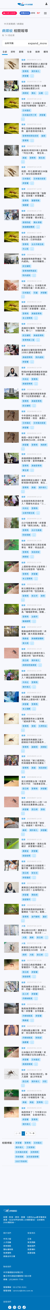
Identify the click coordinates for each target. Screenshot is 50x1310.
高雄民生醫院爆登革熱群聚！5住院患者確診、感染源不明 (11, 393)
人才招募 (7, 1242)
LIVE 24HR (10, 13)
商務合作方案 (9, 1256)
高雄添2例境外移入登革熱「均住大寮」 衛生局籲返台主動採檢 (11, 150)
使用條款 (7, 1246)
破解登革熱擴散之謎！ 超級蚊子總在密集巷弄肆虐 (11, 739)
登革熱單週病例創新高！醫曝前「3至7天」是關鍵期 (11, 909)
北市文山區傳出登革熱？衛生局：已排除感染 (11, 236)
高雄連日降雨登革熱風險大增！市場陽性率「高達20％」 (11, 1094)
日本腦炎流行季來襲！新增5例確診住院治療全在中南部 (11, 1052)
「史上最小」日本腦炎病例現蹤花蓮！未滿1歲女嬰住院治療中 (11, 285)
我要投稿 (31, 1253)
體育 (46, 52)
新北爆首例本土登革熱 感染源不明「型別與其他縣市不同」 (11, 588)
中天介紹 (7, 1239)
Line (19, 1307)
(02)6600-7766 (16, 1279)
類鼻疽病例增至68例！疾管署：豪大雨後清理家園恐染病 (11, 631)
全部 (5, 52)
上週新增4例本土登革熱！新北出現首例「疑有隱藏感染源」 (11, 566)
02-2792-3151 (20, 1287)
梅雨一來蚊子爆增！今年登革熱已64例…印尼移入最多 (11, 437)
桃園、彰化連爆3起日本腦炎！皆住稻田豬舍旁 (11, 171)
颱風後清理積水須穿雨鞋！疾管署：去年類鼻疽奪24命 (11, 1008)
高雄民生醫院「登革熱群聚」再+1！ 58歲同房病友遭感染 (11, 328)
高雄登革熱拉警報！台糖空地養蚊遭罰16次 (11, 85)
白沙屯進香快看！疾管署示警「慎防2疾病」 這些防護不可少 (11, 523)
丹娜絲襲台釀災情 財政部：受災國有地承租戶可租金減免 (11, 1030)
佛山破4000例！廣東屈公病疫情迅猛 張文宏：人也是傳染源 (11, 930)
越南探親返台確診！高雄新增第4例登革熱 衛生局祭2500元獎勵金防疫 (11, 480)
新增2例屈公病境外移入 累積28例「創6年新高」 (11, 653)
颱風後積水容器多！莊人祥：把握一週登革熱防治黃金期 (11, 986)
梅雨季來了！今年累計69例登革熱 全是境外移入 (11, 1112)
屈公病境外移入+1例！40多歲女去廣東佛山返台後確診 (11, 802)
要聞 (21, 52)
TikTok (24, 1307)
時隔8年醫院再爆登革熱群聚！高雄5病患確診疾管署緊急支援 (11, 371)
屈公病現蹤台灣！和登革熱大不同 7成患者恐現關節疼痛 (11, 781)
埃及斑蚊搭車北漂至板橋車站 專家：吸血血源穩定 (11, 544)
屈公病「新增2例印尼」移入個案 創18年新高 (11, 1074)
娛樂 (37, 52)
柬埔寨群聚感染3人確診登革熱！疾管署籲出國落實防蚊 (11, 64)
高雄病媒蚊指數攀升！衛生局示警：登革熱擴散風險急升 (11, 458)
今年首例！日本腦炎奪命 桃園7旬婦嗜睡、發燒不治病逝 (11, 103)
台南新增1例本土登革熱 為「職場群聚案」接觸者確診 (11, 609)
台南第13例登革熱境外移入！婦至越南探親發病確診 (11, 675)
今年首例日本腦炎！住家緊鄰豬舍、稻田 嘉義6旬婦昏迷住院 (11, 415)
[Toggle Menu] (45, 13)
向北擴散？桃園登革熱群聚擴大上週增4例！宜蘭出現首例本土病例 (11, 696)
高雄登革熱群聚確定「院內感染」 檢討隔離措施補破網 (11, 258)
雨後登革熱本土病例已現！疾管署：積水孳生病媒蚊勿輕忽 (11, 215)
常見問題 (31, 1242)
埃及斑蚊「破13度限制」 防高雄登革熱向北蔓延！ (11, 760)
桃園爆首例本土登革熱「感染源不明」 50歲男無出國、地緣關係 (11, 718)
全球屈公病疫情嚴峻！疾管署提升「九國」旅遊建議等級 (11, 964)
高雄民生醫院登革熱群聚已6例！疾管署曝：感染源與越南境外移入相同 (11, 306)
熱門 (39, 13)
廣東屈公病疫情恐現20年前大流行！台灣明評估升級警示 (11, 887)
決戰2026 (25, 13)
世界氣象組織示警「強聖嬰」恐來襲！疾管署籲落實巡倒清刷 (11, 193)
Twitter (5, 1307)
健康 (23, 60)
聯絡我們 (31, 1246)
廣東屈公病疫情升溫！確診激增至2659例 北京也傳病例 (11, 947)
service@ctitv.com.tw (23, 1291)
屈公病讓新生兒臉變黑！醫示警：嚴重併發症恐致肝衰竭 (11, 865)
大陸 (23, 926)
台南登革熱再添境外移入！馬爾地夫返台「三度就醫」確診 (11, 501)
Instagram (14, 1307)
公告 (29, 1239)
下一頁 (31, 1133)
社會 (29, 52)
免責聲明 (7, 1253)
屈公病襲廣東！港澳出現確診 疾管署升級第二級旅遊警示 (11, 843)
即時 (33, 13)
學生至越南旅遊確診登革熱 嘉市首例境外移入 (11, 128)
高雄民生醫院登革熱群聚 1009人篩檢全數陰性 (11, 349)
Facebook (9, 1307)
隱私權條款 (8, 1249)
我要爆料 (31, 1249)
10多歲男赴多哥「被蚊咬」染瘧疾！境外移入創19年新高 (11, 822)
